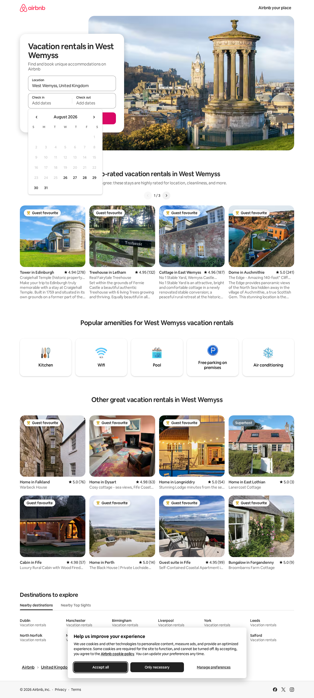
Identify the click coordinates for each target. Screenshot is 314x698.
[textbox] (50, 103)
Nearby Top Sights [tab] (76, 605)
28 (85, 177)
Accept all (100, 667)
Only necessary (157, 667)
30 (36, 188)
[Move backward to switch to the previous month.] (36, 117)
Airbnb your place (274, 7)
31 (46, 188)
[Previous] (148, 195)
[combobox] (72, 86)
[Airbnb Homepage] (32, 8)
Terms (76, 689)
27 (75, 177)
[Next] (166, 195)
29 (94, 177)
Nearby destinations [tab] (36, 605)
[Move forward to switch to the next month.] (93, 117)
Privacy (60, 689)
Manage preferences (214, 667)
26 (65, 177)
